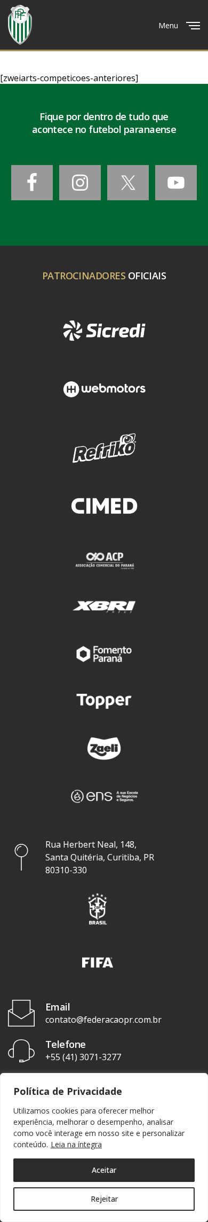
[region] (104, 1147)
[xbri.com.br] (103, 606)
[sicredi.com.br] (104, 330)
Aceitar (104, 1170)
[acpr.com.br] (103, 559)
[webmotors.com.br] (104, 389)
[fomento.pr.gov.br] (103, 653)
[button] (97, 908)
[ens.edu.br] (103, 795)
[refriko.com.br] (104, 448)
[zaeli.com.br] (103, 748)
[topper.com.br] (103, 701)
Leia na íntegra (76, 1144)
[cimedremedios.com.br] (104, 506)
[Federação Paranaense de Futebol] (20, 25)
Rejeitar (104, 1199)
